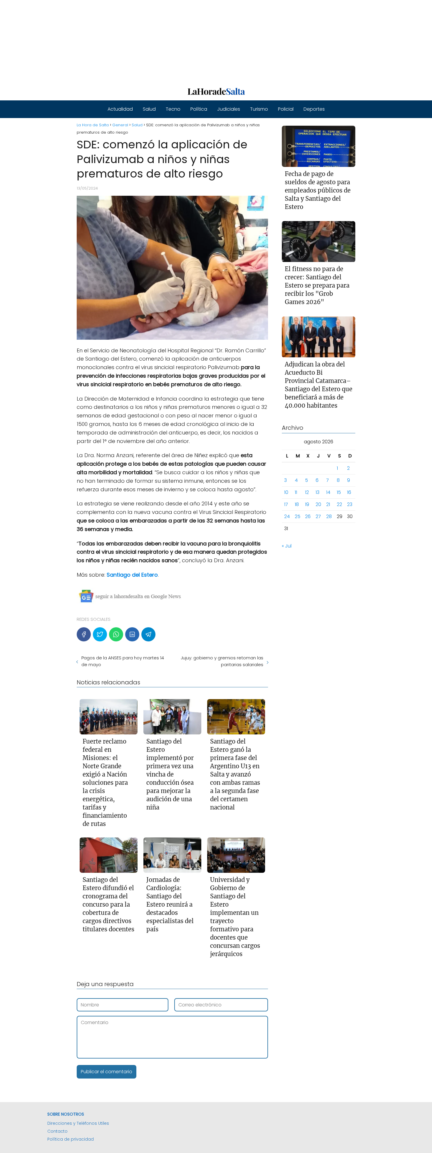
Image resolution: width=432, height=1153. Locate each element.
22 (339, 504)
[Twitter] (100, 634)
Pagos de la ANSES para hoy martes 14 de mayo (122, 661)
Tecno (173, 109)
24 (287, 516)
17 (286, 504)
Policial (286, 109)
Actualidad (120, 109)
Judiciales (228, 109)
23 (349, 504)
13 (317, 492)
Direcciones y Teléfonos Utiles (78, 1123)
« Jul (287, 546)
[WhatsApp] (116, 634)
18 (297, 504)
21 (328, 504)
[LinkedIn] (132, 634)
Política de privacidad (70, 1139)
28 (329, 516)
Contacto (57, 1131)
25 (297, 516)
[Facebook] (84, 634)
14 (328, 492)
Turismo (259, 109)
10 (286, 492)
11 (296, 492)
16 (349, 492)
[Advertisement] (176, 41)
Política (198, 109)
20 (318, 504)
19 (307, 504)
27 (318, 516)
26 (308, 516)
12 (307, 492)
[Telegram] (148, 634)
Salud (149, 109)
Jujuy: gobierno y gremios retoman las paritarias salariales (222, 661)
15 (339, 492)
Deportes (314, 109)
